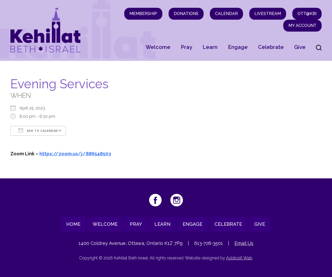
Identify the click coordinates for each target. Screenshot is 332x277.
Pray (186, 47)
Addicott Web (239, 258)
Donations (186, 13)
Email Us (243, 243)
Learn (210, 47)
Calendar (226, 13)
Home (73, 224)
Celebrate (271, 47)
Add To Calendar (42, 131)
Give (300, 47)
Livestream (267, 13)
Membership (143, 13)
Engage (238, 47)
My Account (302, 25)
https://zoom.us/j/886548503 (75, 153)
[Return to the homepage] (45, 30)
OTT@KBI (307, 13)
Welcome (158, 47)
